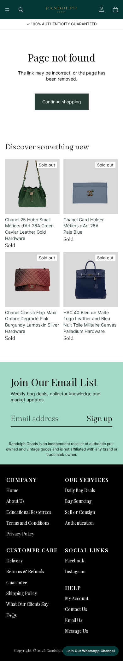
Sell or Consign (80, 512)
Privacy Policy (20, 534)
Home (12, 490)
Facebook (74, 561)
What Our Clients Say (27, 604)
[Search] (21, 9)
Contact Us (76, 609)
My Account (76, 598)
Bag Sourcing (78, 501)
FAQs (11, 615)
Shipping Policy (21, 593)
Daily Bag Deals (80, 490)
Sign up (99, 418)
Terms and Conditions (27, 523)
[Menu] (7, 9)
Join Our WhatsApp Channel (91, 651)
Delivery (14, 561)
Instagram (75, 571)
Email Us (73, 620)
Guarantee (16, 583)
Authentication (79, 523)
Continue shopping (61, 101)
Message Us (76, 631)
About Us (15, 501)
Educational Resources (28, 512)
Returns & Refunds (25, 571)
